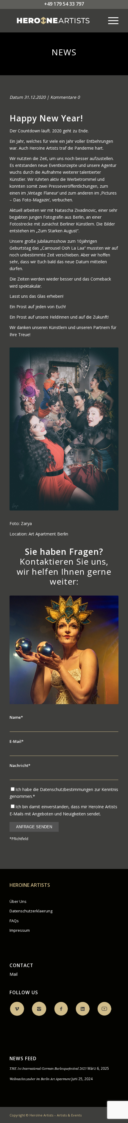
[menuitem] (110, 20)
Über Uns (18, 901)
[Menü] (110, 20)
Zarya (26, 523)
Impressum (20, 930)
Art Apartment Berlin (48, 534)
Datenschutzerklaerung (31, 911)
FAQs (14, 920)
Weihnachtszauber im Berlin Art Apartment (40, 1078)
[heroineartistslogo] (53, 20)
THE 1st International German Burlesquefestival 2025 (48, 1068)
